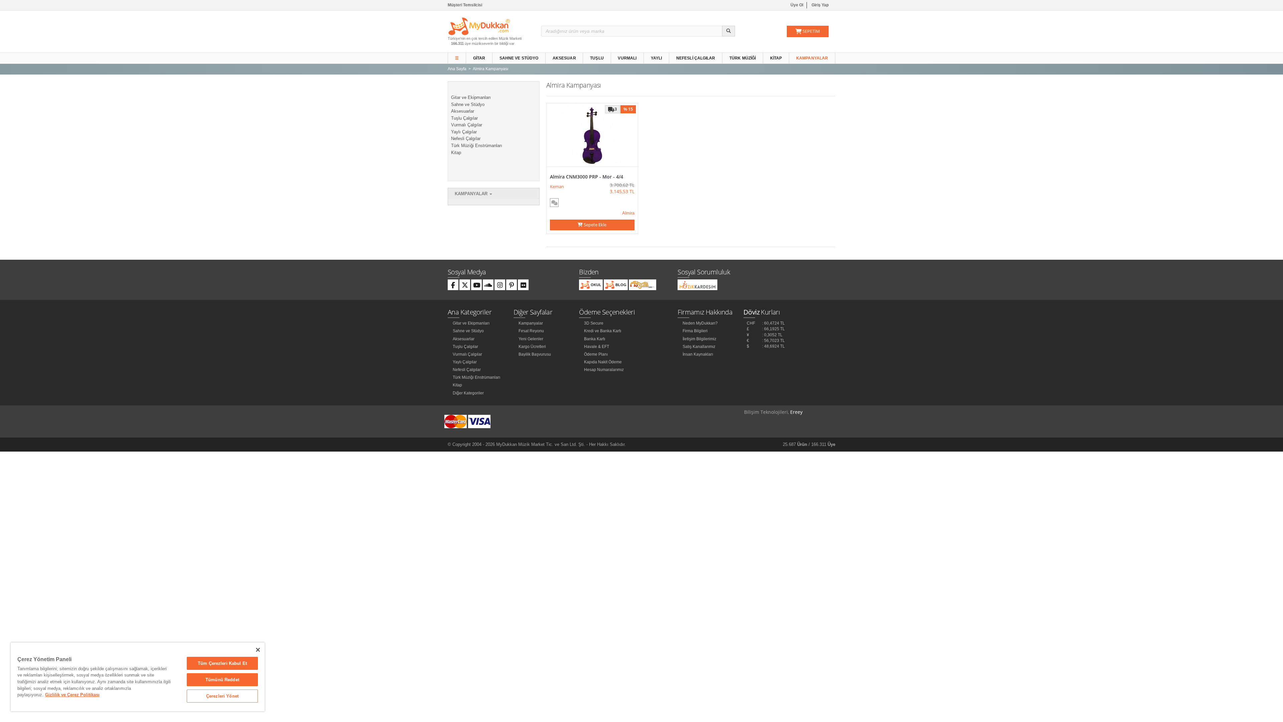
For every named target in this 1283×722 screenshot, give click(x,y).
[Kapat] (258, 650)
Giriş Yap (820, 5)
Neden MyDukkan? (700, 323)
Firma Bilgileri (695, 331)
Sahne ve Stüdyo (519, 58)
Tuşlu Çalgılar (464, 118)
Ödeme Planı (596, 354)
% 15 (628, 109)
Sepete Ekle (594, 225)
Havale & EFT (596, 346)
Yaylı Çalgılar (464, 131)
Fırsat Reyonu (531, 331)
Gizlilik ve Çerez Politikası (72, 694)
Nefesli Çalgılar (695, 58)
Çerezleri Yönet (222, 696)
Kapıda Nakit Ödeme (603, 362)
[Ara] (728, 31)
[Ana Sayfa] (479, 25)
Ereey (796, 412)
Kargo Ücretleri (532, 346)
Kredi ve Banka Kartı (602, 331)
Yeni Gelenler (531, 339)
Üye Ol (797, 5)
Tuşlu (597, 58)
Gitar (479, 58)
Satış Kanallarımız (699, 346)
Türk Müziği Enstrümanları (476, 145)
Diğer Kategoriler (468, 393)
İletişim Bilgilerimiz (699, 339)
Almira (628, 213)
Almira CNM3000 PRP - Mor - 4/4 (586, 176)
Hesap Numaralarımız (604, 369)
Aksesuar (564, 58)
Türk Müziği (742, 58)
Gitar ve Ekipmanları (471, 97)
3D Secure (593, 323)
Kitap (776, 58)
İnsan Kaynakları (698, 354)
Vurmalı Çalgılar (466, 124)
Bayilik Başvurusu (535, 354)
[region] (138, 676)
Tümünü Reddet (222, 679)
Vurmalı (627, 58)
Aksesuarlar (462, 111)
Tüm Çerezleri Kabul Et (222, 663)
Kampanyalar (812, 58)
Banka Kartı (594, 339)
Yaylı (656, 58)
